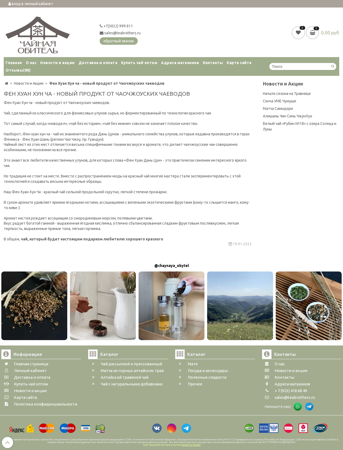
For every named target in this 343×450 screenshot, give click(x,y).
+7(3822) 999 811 (118, 26)
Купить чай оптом (139, 63)
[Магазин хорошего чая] (38, 33)
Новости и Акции (283, 83)
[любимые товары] (299, 32)
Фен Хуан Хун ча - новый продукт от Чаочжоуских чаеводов (56, 103)
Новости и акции (57, 63)
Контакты (213, 63)
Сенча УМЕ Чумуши (279, 101)
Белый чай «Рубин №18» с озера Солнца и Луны (299, 126)
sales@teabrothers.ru (122, 33)
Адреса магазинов (180, 63)
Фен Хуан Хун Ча (27, 192)
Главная (14, 63)
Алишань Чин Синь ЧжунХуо (287, 116)
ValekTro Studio (191, 444)
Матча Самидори (278, 108)
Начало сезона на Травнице (287, 93)
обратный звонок (118, 41)
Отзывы (18, 70)
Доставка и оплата (98, 63)
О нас (31, 63)
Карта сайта (239, 63)
